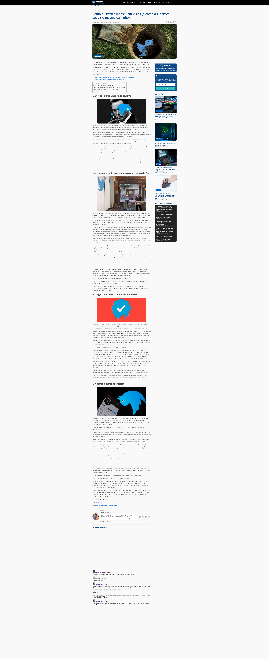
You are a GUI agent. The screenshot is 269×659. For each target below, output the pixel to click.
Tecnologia (142, 2)
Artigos (161, 2)
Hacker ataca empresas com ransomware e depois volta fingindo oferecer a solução (164, 238)
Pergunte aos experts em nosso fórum (165, 70)
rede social (110, 505)
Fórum (167, 2)
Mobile (150, 2)
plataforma (104, 505)
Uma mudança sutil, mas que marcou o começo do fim (109, 87)
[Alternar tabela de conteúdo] (123, 83)
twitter (115, 505)
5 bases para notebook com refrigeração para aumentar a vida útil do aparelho (165, 169)
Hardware (134, 2)
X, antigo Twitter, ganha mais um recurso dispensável (108, 79)
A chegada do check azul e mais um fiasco (106, 89)
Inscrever (165, 88)
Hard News (126, 2)
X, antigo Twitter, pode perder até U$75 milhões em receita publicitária (113, 77)
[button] (167, 22)
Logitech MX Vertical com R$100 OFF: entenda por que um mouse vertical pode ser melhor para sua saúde (165, 196)
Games (155, 2)
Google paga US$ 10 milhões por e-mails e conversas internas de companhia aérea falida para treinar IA (165, 117)
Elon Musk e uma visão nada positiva (104, 85)
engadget (99, 502)
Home (92, 6)
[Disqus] (121, 548)
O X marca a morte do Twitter (103, 91)
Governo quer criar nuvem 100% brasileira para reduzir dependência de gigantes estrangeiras (165, 143)
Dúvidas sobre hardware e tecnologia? (165, 68)
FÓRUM (167, 66)
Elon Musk (98, 505)
